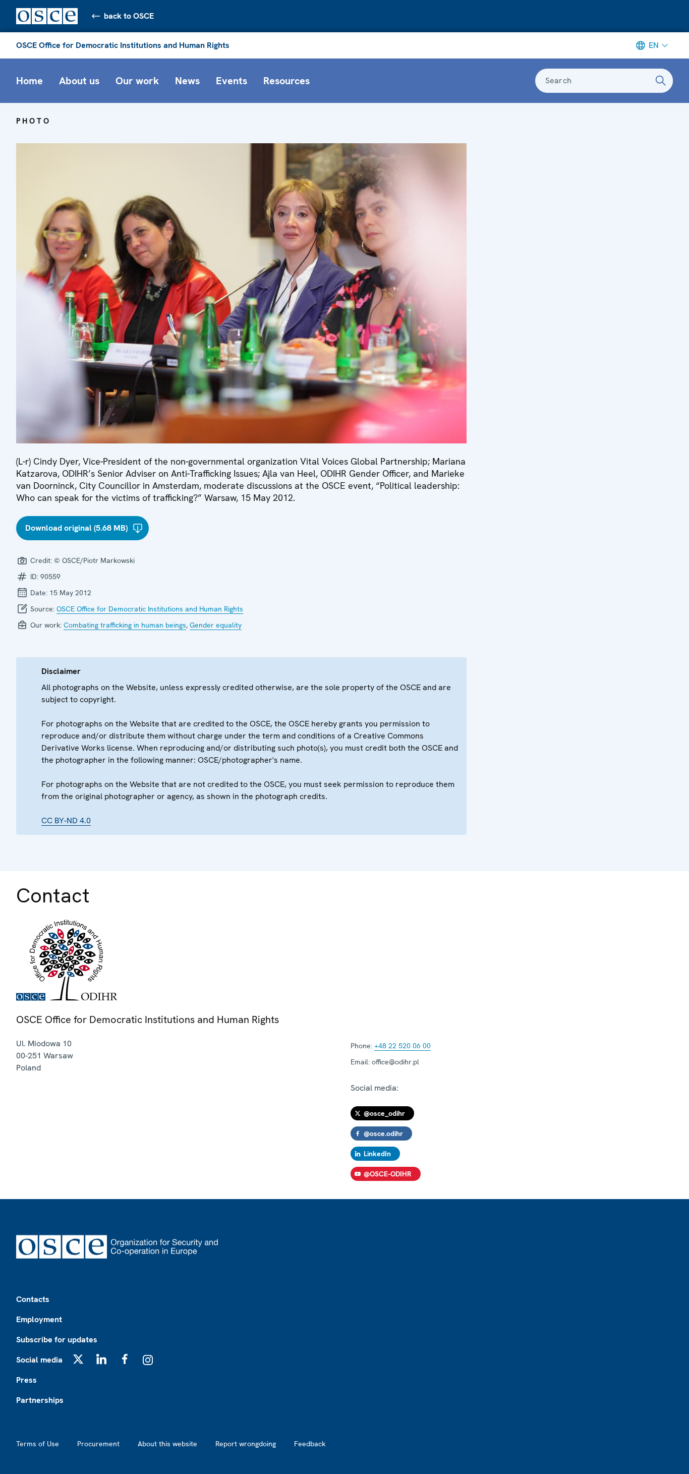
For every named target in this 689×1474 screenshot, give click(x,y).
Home (29, 80)
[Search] (661, 81)
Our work (137, 80)
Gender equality (216, 625)
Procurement (98, 1443)
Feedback (309, 1443)
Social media (39, 1359)
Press (26, 1380)
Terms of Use (37, 1443)
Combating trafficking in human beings (125, 625)
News (187, 80)
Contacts (32, 1299)
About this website (167, 1443)
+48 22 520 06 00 (402, 1045)
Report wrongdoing (245, 1443)
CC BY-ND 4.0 (66, 820)
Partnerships (40, 1400)
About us (79, 80)
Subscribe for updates (56, 1339)
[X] (78, 1359)
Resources (286, 80)
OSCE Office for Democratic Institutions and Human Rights (122, 45)
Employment (39, 1319)
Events (231, 80)
